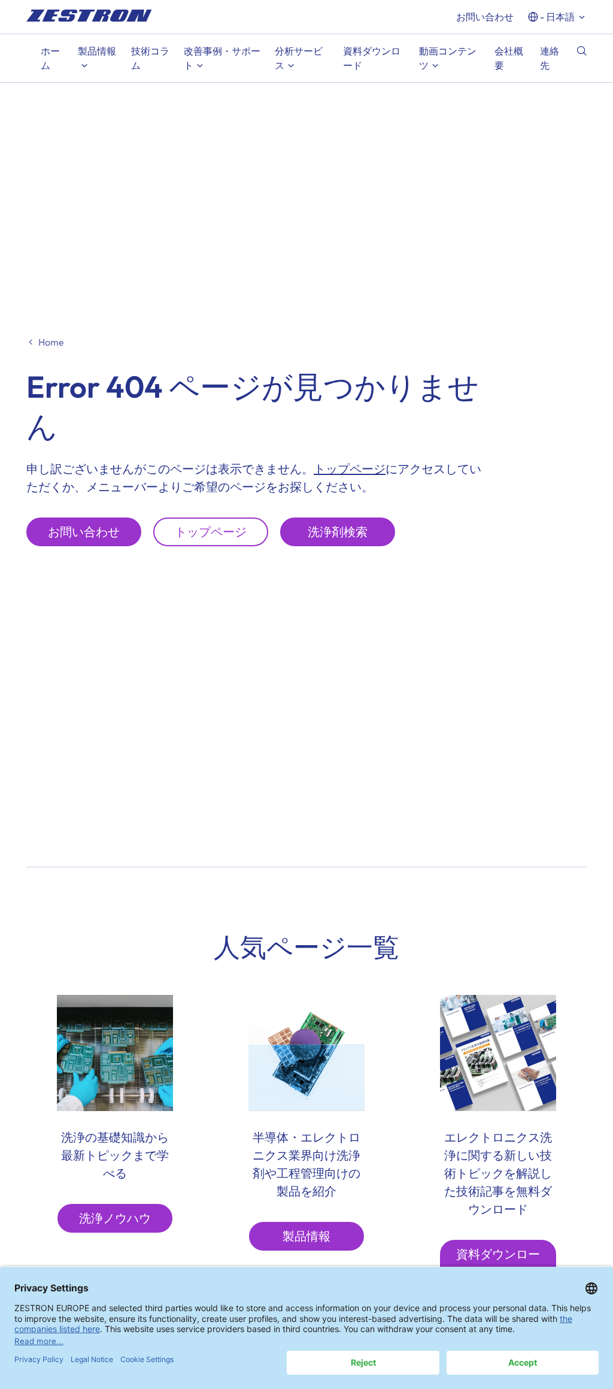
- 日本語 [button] (557, 17)
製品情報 (306, 1235)
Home (51, 342)
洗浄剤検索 (338, 531)
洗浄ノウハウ (115, 1218)
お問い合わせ (485, 17)
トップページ (350, 468)
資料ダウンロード (498, 1262)
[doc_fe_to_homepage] (89, 16)
